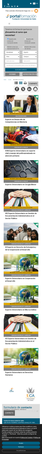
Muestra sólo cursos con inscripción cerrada (30, 41)
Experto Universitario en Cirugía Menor (20, 184)
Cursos (9, 79)
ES (34, 3)
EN (37, 3)
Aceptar (21, 443)
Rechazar (21, 447)
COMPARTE (33, 84)
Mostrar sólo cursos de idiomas (30, 47)
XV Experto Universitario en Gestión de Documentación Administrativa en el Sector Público (20, 341)
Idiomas (12, 74)
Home (5, 79)
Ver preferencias (21, 450)
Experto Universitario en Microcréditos (20, 310)
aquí (32, 11)
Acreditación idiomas (30, 74)
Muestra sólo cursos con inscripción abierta (12, 41)
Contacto (9, 413)
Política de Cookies (26, 437)
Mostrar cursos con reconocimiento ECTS (13, 47)
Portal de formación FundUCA (21, 17)
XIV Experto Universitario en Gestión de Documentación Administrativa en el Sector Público (21, 215)
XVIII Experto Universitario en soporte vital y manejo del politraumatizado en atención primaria (20, 153)
